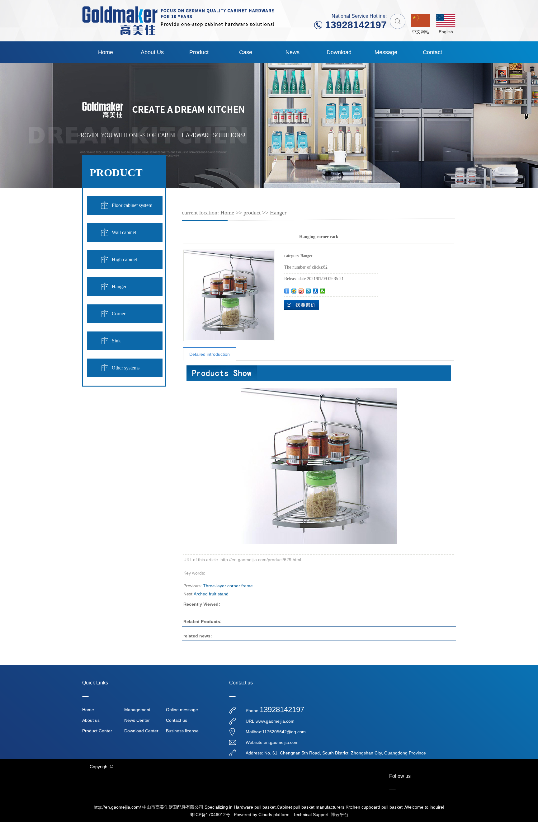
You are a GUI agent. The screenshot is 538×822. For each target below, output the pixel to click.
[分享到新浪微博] (301, 291)
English (446, 31)
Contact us (176, 720)
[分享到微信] (322, 291)
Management (137, 709)
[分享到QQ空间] (294, 291)
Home (105, 52)
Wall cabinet (124, 232)
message (301, 305)
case (245, 52)
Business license (182, 730)
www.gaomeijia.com (275, 721)
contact (432, 52)
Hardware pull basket (255, 807)
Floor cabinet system (132, 205)
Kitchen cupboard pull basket (374, 807)
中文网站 (420, 31)
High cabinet (124, 259)
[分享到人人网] (315, 291)
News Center (137, 720)
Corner (118, 313)
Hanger (119, 286)
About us (152, 52)
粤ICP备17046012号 (210, 814)
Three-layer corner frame (228, 585)
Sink (116, 340)
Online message (182, 709)
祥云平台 (339, 814)
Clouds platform (274, 814)
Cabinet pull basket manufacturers (310, 807)
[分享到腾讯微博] (308, 291)
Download (339, 52)
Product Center (97, 730)
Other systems (125, 367)
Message (386, 52)
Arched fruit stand (211, 593)
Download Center (141, 730)
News (293, 52)
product (199, 52)
